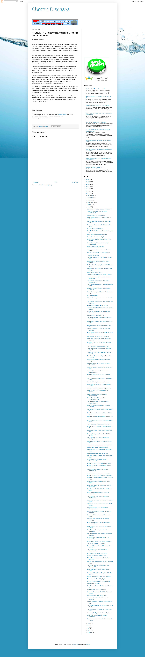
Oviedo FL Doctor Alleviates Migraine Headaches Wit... (97, 395)
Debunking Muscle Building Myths (96, 579)
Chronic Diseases (51, 10)
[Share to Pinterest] (60, 126)
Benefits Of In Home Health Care (94, 167)
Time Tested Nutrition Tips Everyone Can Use (99, 445)
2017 (87, 184)
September (90, 202)
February (90, 632)
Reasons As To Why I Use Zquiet (96, 215)
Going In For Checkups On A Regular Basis (98, 581)
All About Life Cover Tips (93, 583)
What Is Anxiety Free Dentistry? (95, 315)
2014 (87, 191)
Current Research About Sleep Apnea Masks (99, 463)
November (90, 197)
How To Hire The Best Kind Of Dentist (96, 122)
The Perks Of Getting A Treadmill (96, 543)
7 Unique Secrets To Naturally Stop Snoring (99, 388)
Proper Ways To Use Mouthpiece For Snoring (99, 541)
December (90, 195)
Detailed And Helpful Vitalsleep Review (97, 447)
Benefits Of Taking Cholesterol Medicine (98, 382)
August (89, 204)
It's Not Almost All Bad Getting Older (96, 595)
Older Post (75, 182)
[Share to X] (56, 126)
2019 (87, 179)
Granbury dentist (62, 114)
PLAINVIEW (75, 644)
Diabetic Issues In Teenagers (95, 228)
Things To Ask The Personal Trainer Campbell (99, 274)
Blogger (88, 644)
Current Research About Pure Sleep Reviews (99, 475)
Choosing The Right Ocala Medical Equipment (99, 613)
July (88, 207)
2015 (87, 188)
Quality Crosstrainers (93, 295)
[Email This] (52, 126)
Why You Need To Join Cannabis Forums (97, 89)
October (89, 200)
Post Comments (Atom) (45, 185)
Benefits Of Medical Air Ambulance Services (97, 105)
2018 (87, 182)
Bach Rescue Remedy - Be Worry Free (97, 305)
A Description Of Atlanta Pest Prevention (98, 336)
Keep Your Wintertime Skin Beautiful (97, 234)
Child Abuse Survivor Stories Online (96, 555)
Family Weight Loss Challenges (95, 246)
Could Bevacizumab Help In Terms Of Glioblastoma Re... (97, 460)
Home (55, 182)
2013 (87, 193)
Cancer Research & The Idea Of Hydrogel (98, 252)
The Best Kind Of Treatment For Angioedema (99, 424)
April (88, 628)
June (88, 623)
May (88, 625)
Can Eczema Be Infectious (94, 272)
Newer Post (36, 182)
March (89, 630)
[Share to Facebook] (58, 126)
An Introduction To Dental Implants (96, 589)
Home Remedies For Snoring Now (96, 237)
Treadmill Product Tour (93, 255)
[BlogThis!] (54, 126)
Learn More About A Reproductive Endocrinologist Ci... (96, 398)
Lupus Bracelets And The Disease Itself (97, 453)
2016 (87, 186)
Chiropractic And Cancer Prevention (97, 553)
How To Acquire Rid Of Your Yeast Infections (99, 576)
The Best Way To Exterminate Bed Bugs (98, 346)
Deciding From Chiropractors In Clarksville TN (99, 209)
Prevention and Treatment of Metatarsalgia (98, 473)
